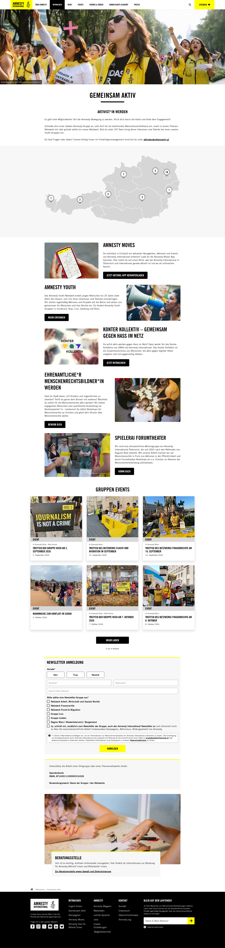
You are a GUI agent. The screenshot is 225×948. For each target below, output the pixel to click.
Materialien (99, 910)
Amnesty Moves (76, 919)
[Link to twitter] (44, 926)
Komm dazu (124, 471)
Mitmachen (57, 4)
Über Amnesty (41, 4)
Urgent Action (75, 906)
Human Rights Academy (118, 4)
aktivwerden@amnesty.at (156, 139)
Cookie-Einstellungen (100, 926)
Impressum (124, 910)
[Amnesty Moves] (71, 261)
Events (80, 4)
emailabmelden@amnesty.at (157, 738)
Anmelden (112, 748)
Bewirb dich (55, 424)
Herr (55, 674)
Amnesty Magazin (102, 906)
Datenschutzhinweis (138, 740)
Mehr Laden (112, 640)
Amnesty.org (125, 919)
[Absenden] (191, 920)
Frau (75, 674)
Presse (137, 4)
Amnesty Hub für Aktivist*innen (77, 926)
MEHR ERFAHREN (56, 317)
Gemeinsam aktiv (54, 889)
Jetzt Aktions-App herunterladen (125, 275)
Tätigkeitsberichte (102, 931)
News (70, 4)
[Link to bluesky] (62, 926)
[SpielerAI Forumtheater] (77, 455)
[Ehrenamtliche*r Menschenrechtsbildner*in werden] (147, 400)
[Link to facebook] (32, 926)
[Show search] (190, 4)
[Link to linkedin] (56, 926)
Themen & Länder (96, 4)
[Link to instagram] (38, 926)
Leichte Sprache (102, 915)
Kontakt (122, 906)
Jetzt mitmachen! (116, 362)
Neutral (95, 674)
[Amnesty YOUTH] (153, 303)
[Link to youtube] (50, 926)
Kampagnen (75, 915)
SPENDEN (203, 4)
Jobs (96, 919)
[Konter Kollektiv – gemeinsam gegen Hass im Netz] (71, 346)
